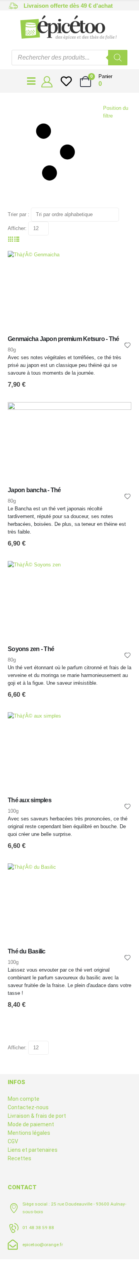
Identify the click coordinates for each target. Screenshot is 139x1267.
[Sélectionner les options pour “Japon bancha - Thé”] (118, 415)
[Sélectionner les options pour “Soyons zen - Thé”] (118, 574)
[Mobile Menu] (31, 81)
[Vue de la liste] (17, 239)
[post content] (69, 293)
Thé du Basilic (27, 951)
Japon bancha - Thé (34, 490)
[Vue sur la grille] (11, 239)
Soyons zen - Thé (31, 649)
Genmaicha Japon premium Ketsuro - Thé (63, 339)
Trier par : (18, 214)
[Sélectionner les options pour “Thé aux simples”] (118, 725)
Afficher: (17, 228)
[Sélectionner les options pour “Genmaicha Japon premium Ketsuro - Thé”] (118, 264)
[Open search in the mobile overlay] (69, 57)
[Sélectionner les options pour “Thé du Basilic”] (118, 876)
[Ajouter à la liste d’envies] (127, 345)
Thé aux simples (29, 800)
